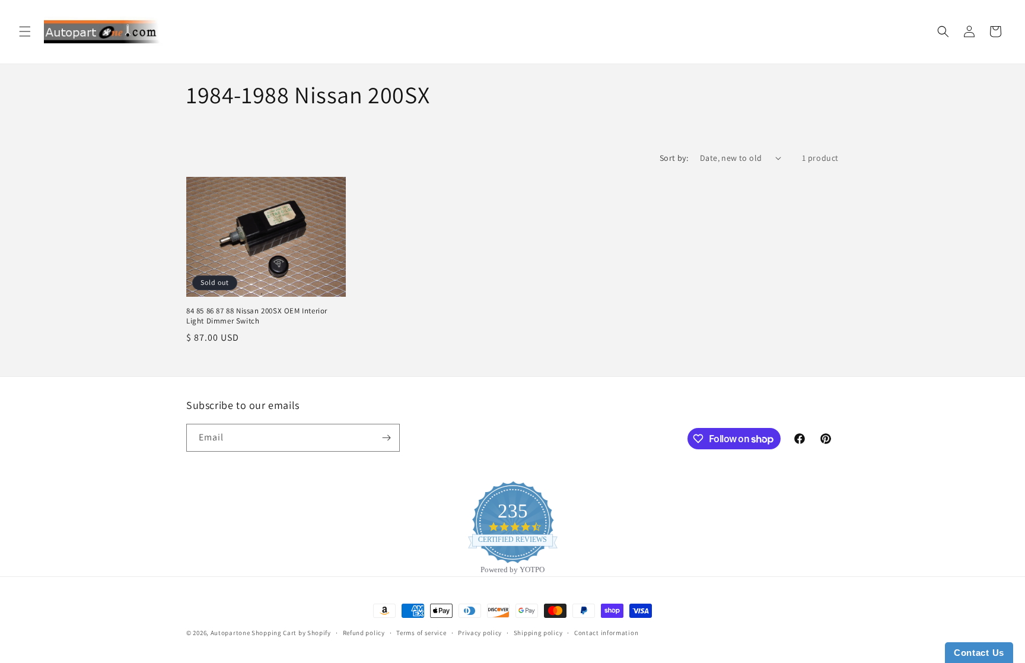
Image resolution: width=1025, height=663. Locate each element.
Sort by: (674, 158)
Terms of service (421, 633)
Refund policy (364, 633)
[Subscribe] (386, 438)
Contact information (606, 633)
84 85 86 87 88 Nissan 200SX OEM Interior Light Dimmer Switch (256, 316)
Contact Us (979, 653)
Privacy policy (480, 633)
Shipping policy (538, 633)
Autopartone (230, 633)
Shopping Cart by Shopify (291, 633)
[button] (25, 31)
